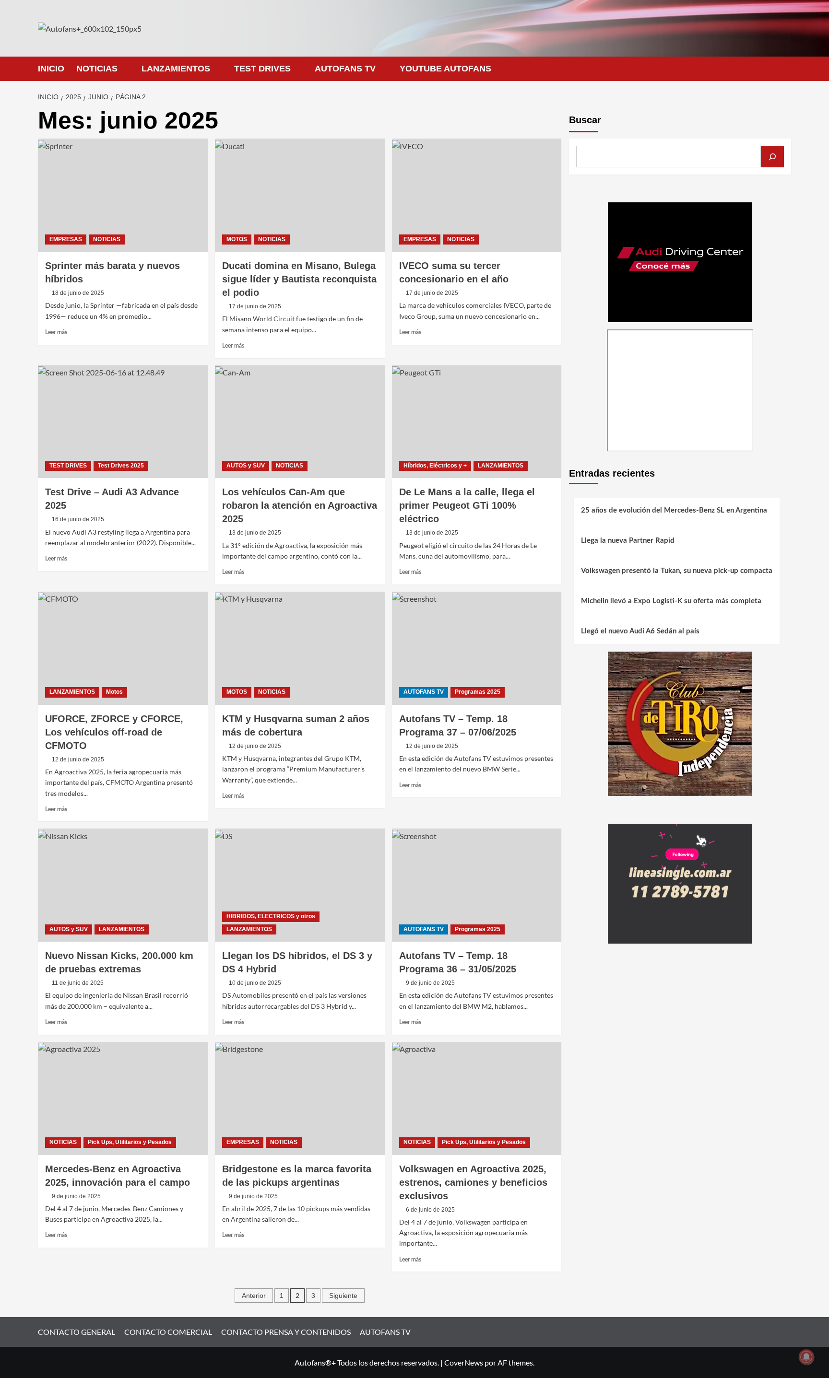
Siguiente (343, 1295)
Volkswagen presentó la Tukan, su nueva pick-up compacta (676, 570)
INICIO (51, 68)
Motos (114, 692)
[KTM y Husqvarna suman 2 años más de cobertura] (300, 648)
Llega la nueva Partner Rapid (628, 540)
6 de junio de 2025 (430, 1209)
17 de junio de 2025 (255, 306)
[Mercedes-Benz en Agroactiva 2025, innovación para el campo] (123, 1098)
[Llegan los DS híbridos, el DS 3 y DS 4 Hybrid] (300, 885)
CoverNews (463, 1362)
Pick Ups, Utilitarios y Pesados (130, 1142)
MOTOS (236, 239)
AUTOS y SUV (245, 465)
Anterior (254, 1295)
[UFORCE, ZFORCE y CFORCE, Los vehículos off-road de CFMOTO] (123, 648)
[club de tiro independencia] (680, 722)
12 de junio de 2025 (78, 759)
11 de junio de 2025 (78, 983)
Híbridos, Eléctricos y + (435, 465)
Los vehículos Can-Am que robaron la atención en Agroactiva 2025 (299, 505)
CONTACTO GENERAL (76, 1331)
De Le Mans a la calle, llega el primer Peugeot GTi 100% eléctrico (467, 505)
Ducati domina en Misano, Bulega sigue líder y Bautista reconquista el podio (299, 279)
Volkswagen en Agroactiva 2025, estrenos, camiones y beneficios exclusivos (473, 1182)
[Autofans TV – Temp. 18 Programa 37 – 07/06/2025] (477, 648)
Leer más (56, 332)
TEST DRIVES (262, 68)
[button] (785, 68)
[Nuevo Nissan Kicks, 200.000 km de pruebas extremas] (123, 885)
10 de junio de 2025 (255, 983)
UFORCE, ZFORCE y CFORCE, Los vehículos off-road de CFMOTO (114, 732)
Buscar (585, 120)
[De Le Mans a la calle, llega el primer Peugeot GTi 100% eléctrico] (477, 422)
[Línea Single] (680, 882)
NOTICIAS (97, 68)
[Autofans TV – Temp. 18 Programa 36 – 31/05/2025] (477, 885)
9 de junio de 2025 (430, 983)
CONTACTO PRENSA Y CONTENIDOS (286, 1331)
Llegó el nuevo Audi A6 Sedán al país (640, 631)
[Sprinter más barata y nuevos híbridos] (123, 195)
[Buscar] (772, 156)
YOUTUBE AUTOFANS (445, 68)
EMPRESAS (65, 239)
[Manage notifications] (806, 1357)
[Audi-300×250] (680, 261)
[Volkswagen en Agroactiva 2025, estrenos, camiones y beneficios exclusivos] (477, 1098)
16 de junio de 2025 (78, 519)
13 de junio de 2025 (255, 532)
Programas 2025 (477, 692)
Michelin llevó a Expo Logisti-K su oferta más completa (671, 601)
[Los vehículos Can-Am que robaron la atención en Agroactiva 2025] (300, 422)
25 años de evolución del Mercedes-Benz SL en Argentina (674, 510)
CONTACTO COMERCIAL (168, 1331)
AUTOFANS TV (345, 68)
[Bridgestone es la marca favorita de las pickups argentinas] (300, 1098)
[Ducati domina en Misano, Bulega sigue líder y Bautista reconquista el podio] (300, 195)
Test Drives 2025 (121, 465)
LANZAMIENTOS (176, 68)
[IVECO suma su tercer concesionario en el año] (477, 195)
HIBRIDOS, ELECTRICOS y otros (270, 916)
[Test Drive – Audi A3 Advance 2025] (123, 422)
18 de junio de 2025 (78, 293)
